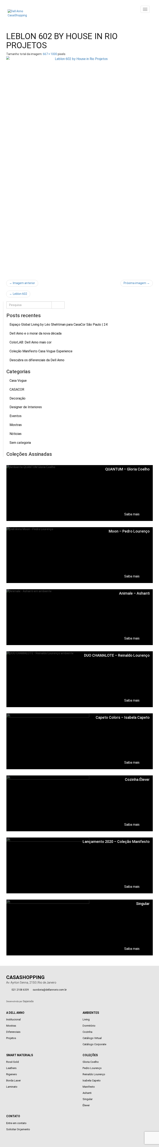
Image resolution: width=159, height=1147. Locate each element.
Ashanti (87, 1092)
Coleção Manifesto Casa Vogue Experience (41, 351)
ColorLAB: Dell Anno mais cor (31, 342)
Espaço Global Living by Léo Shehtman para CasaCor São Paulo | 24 (58, 324)
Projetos (11, 1038)
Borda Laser (13, 1080)
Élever (86, 1105)
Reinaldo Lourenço (94, 1074)
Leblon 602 (18, 293)
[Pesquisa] (58, 305)
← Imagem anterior (22, 283)
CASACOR (17, 389)
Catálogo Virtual (92, 1038)
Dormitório (89, 1025)
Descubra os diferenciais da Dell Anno (37, 360)
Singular (88, 1099)
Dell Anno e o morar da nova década (35, 333)
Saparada (28, 1001)
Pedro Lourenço (92, 1068)
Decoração (17, 398)
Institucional (13, 1019)
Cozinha (87, 1031)
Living (86, 1019)
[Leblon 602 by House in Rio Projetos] (79, 166)
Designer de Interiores (26, 407)
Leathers (11, 1068)
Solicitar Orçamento (18, 1129)
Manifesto (89, 1086)
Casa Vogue (18, 381)
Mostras (16, 425)
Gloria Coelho (91, 1061)
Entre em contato (16, 1123)
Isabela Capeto (92, 1080)
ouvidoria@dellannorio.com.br (50, 989)
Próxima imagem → (137, 283)
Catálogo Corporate (94, 1044)
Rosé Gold (12, 1061)
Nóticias (16, 434)
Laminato (11, 1086)
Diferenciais (13, 1031)
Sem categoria (20, 443)
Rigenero (11, 1074)
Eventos (16, 416)
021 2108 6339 (20, 989)
